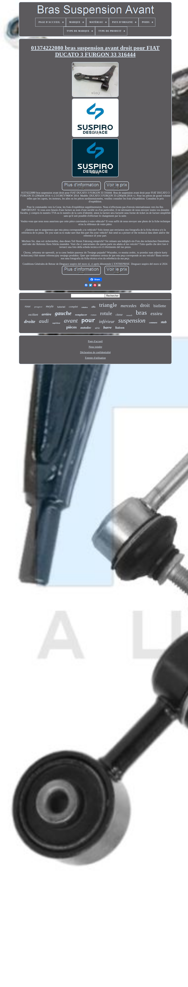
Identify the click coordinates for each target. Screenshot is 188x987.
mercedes (128, 305)
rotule (106, 313)
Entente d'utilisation (95, 358)
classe (119, 314)
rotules (85, 307)
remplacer (81, 314)
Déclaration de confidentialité (95, 352)
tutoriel (61, 306)
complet (73, 306)
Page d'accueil (95, 341)
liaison (119, 327)
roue (28, 306)
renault (129, 315)
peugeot (38, 306)
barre (107, 327)
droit (145, 305)
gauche (63, 313)
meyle (50, 306)
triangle (108, 305)
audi (44, 321)
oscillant (33, 314)
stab (164, 322)
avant (71, 320)
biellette (159, 306)
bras (141, 312)
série (97, 328)
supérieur (56, 323)
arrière (46, 314)
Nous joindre (95, 347)
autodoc (85, 327)
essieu (156, 313)
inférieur (107, 321)
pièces (71, 327)
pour (88, 320)
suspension (131, 320)
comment (153, 322)
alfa (93, 306)
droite (29, 321)
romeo (93, 315)
